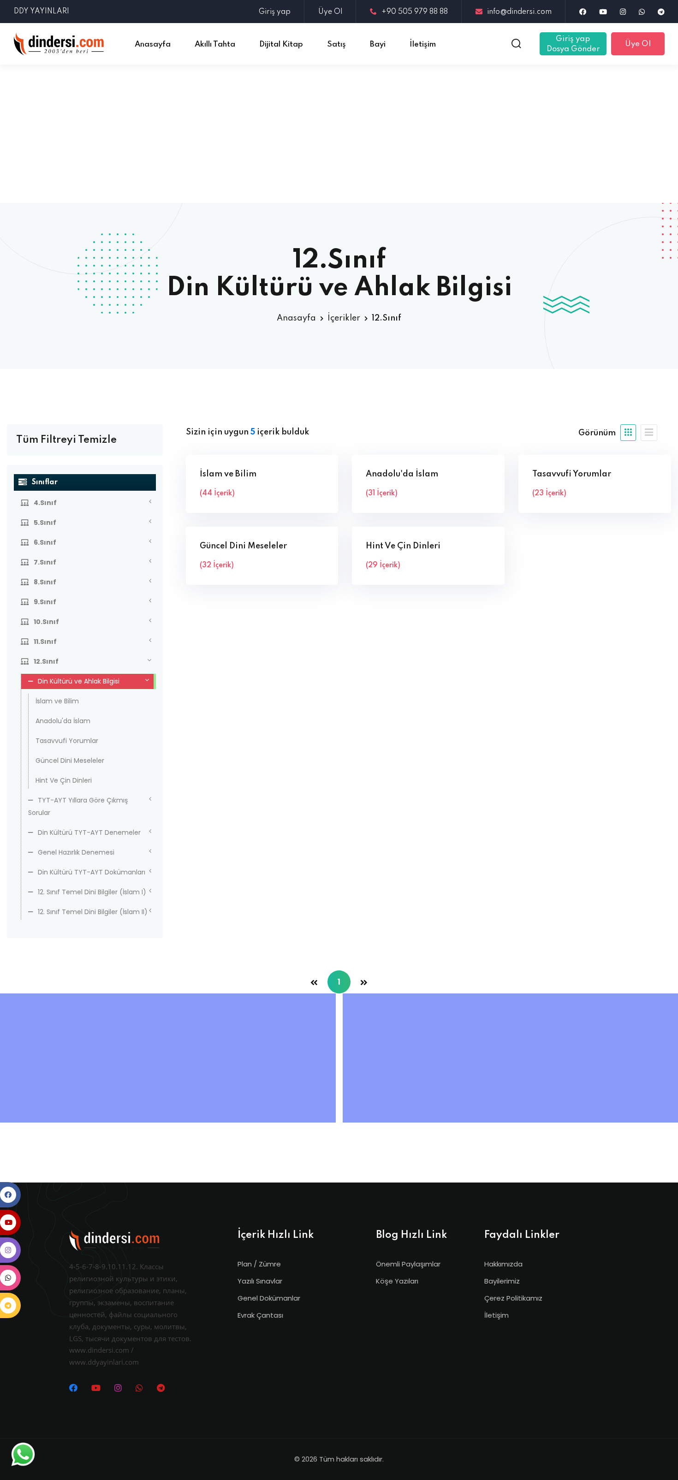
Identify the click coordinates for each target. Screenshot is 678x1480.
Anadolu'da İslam (63, 720)
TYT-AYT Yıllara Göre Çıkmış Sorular (78, 806)
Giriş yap (275, 12)
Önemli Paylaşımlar (408, 1264)
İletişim (496, 1315)
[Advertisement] (339, 133)
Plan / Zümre (259, 1264)
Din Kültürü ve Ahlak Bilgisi (78, 681)
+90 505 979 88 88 (414, 12)
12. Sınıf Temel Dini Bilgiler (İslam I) (92, 892)
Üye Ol (330, 12)
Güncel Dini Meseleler (70, 760)
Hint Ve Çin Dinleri (64, 780)
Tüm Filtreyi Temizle (66, 440)
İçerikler (343, 318)
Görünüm (597, 433)
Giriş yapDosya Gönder (573, 44)
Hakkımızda (503, 1264)
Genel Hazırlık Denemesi (76, 852)
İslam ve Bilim (57, 701)
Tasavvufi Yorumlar (67, 740)
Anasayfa (296, 318)
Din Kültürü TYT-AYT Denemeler (89, 832)
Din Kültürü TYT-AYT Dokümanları (91, 872)
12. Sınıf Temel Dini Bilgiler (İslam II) (93, 911)
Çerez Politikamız (513, 1298)
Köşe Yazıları (397, 1281)
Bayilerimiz (502, 1281)
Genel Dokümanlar (269, 1298)
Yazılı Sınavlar (260, 1281)
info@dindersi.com (519, 12)
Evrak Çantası (260, 1315)
